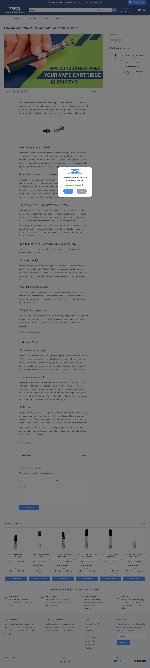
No (82, 191)
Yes (68, 191)
